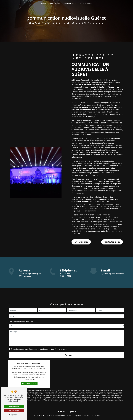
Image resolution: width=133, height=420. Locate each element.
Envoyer (69, 355)
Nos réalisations (70, 3)
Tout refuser (14, 411)
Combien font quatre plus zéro (21, 322)
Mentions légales (74, 415)
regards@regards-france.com (112, 274)
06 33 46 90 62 (65, 276)
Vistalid (37, 415)
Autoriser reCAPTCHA (29, 383)
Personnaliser (14, 415)
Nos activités (55, 3)
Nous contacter (86, 3)
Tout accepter (13, 407)
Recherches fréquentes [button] (67, 411)
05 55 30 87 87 (65, 274)
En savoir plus (81, 242)
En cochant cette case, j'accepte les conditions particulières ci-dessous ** (40, 349)
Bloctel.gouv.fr (80, 401)
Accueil (43, 3)
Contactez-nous (112, 242)
